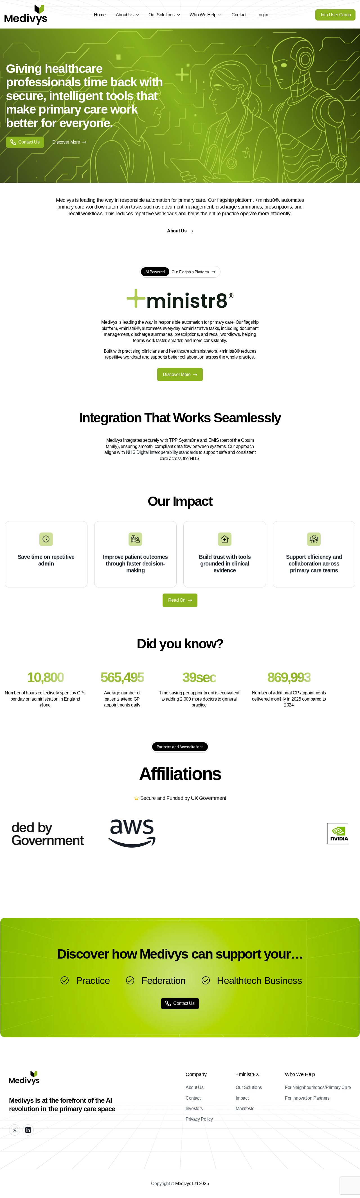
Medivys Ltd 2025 (192, 1183)
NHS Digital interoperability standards (162, 452)
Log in (262, 14)
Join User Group (335, 14)
